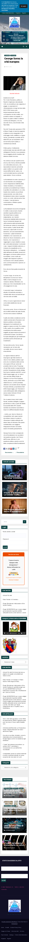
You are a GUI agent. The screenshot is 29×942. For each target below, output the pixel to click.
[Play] (5, 633)
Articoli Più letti (7, 595)
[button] (23, 46)
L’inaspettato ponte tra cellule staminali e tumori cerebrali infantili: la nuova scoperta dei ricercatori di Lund (14, 755)
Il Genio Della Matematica (8, 13)
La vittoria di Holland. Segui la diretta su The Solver (9, 452)
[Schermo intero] (24, 633)
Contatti (7, 927)
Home (2, 927)
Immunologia (7, 840)
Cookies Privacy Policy (15, 927)
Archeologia (7, 805)
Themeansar (14, 923)
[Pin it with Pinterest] (11, 449)
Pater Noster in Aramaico (10, 599)
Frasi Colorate (4, 934)
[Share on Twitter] (7, 449)
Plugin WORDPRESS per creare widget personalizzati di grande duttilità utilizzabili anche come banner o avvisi (14, 611)
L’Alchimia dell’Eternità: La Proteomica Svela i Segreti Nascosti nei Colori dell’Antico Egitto (14, 729)
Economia (7, 55)
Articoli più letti (15, 931)
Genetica (16, 788)
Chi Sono (22, 931)
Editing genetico (8, 788)
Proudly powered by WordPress (9, 921)
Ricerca (21, 788)
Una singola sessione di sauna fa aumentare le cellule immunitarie (14, 511)
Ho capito (23, 6)
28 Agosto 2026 (10, 795)
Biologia (6, 823)
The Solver (13, 55)
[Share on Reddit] (9, 449)
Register (24, 13)
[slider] (13, 633)
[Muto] (22, 633)
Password (6, 539)
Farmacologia (13, 823)
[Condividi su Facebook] (4, 449)
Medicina (20, 823)
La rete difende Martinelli (20, 452)
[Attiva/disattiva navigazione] (26, 46)
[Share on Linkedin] (13, 449)
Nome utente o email (9, 531)
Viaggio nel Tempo (5, 931)
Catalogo (11, 934)
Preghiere (18, 13)
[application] (14, 628)
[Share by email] (16, 449)
